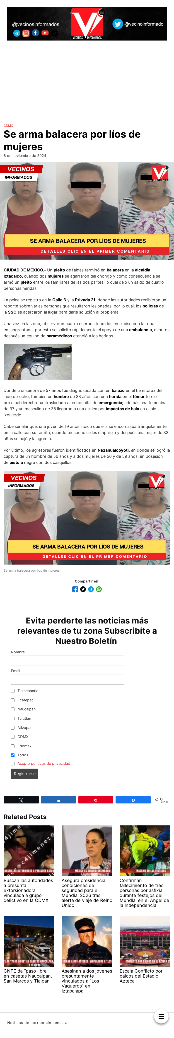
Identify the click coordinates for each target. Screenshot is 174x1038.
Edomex (23, 746)
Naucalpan (26, 709)
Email (15, 671)
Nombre (18, 652)
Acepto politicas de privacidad (43, 763)
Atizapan (24, 727)
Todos (22, 755)
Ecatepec (25, 700)
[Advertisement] (87, 82)
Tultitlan (23, 718)
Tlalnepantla (27, 690)
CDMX (8, 125)
